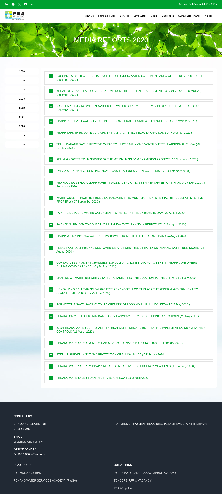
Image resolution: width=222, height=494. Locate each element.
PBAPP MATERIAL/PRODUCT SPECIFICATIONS (145, 472)
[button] (129, 78)
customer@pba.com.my (28, 441)
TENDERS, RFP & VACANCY (133, 480)
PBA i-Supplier (123, 488)
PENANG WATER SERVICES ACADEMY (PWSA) (45, 480)
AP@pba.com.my (196, 423)
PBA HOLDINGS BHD (27, 472)
